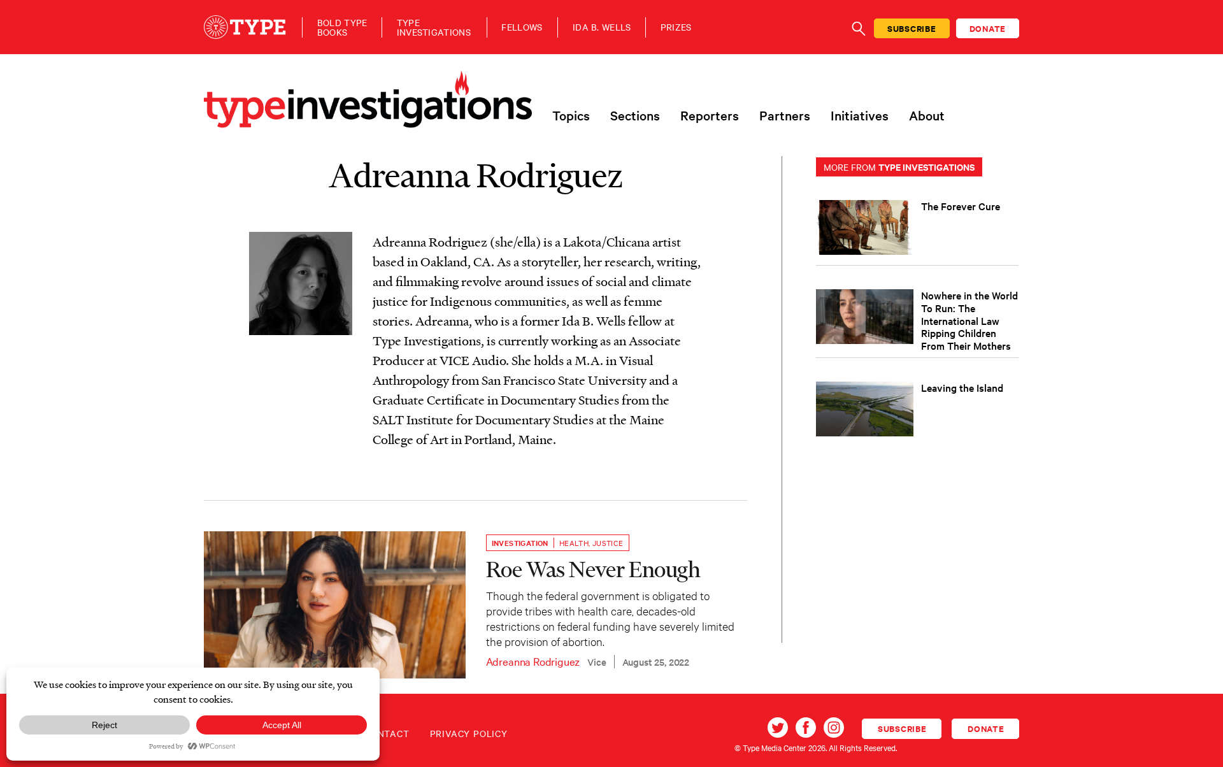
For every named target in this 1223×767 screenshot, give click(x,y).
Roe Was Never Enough (593, 569)
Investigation (520, 543)
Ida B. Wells (602, 27)
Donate (987, 28)
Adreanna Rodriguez (533, 661)
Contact (387, 733)
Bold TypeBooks (342, 27)
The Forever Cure (960, 206)
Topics (571, 115)
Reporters (709, 115)
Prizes (676, 27)
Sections (635, 115)
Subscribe (911, 28)
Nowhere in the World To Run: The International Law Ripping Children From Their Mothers (969, 320)
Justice (608, 543)
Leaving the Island (962, 387)
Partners (784, 115)
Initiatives (860, 115)
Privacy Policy (469, 733)
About (927, 115)
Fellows (521, 27)
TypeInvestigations (434, 27)
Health (574, 543)
